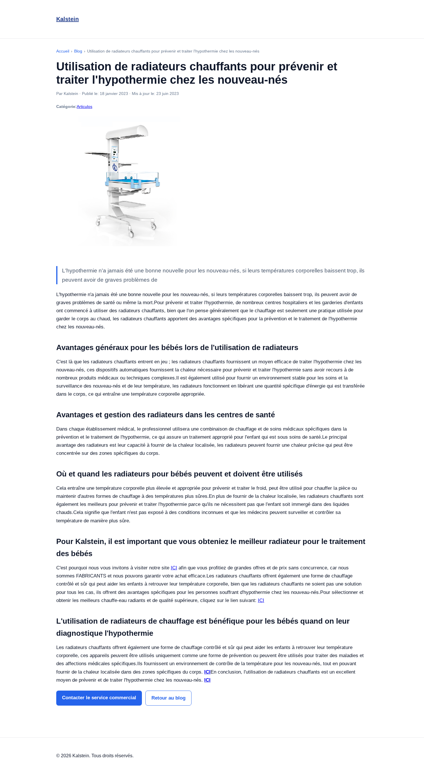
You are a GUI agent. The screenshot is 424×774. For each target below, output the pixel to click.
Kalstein (67, 19)
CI (261, 600)
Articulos (84, 106)
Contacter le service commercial (99, 697)
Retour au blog (168, 698)
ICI (174, 568)
